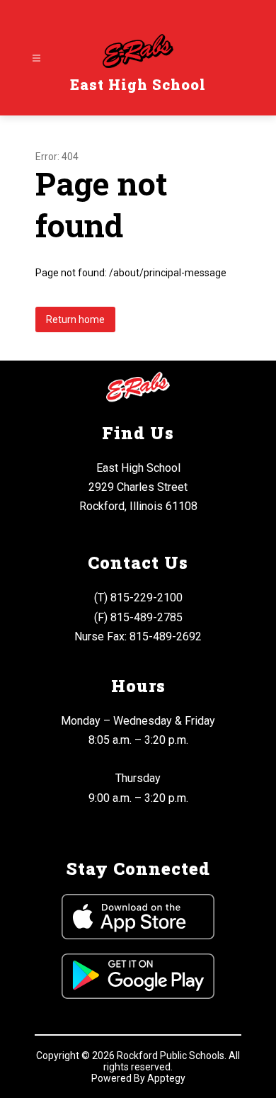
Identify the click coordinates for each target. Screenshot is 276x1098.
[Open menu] (36, 58)
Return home (75, 319)
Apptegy (166, 1078)
